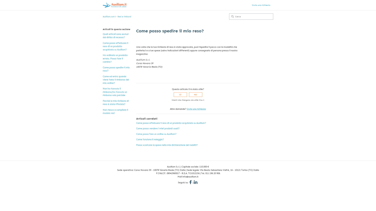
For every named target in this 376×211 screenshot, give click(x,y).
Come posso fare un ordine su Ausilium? (156, 134)
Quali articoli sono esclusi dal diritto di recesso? (116, 36)
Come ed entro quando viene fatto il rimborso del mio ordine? (116, 79)
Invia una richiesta (261, 5)
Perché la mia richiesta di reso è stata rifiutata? (116, 103)
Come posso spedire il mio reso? (116, 69)
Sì (180, 95)
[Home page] (114, 5)
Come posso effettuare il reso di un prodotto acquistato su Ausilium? (115, 46)
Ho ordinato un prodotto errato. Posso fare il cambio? (115, 58)
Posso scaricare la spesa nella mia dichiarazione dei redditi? (167, 145)
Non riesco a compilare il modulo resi (115, 112)
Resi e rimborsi (124, 17)
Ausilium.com (109, 17)
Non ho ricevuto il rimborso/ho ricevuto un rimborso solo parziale (115, 92)
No (195, 95)
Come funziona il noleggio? (150, 139)
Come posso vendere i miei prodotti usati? (157, 128)
